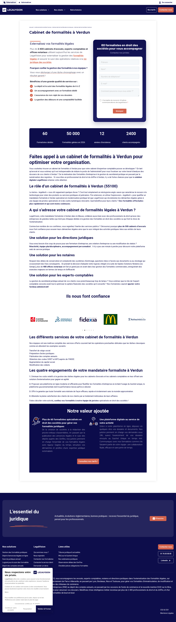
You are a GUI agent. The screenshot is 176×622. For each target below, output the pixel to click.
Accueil (31, 27)
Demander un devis (41, 566)
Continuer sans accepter (11, 609)
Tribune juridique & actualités (69, 552)
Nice (108, 581)
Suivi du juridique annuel (11, 559)
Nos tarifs (152, 10)
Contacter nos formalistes (43, 559)
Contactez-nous (165, 10)
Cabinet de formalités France (42, 27)
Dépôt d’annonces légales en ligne (15, 556)
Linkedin (164, 560)
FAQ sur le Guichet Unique (68, 556)
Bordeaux (101, 581)
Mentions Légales (167, 613)
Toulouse (116, 581)
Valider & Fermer (44, 609)
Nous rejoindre (39, 556)
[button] (34, 318)
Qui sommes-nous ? (41, 552)
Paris (67, 581)
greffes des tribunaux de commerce (63, 584)
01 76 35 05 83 (165, 554)
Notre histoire (75, 10)
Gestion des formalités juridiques (14, 552)
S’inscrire (159, 518)
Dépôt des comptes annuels (12, 566)
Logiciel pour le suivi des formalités (15, 562)
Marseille (75, 581)
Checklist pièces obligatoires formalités (73, 566)
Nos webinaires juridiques (68, 559)
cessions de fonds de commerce (124, 587)
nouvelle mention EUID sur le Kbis (157, 587)
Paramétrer (27, 609)
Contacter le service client (43, 562)
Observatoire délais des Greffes (70, 562)
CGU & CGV (164, 610)
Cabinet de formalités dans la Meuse (62, 27)
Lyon (94, 581)
